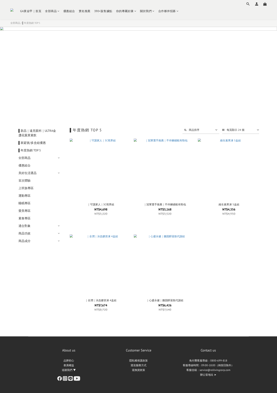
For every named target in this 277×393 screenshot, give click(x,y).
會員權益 (69, 365)
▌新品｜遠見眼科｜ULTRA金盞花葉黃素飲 (37, 133)
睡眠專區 (24, 203)
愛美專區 (24, 211)
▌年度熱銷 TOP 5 (31, 23)
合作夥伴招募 (167, 11)
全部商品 (51, 11)
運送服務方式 (138, 365)
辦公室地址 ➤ (208, 374)
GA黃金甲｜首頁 (30, 11)
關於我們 (146, 11)
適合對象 (24, 226)
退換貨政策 (138, 370)
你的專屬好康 (125, 11)
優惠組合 (69, 11)
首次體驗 (24, 180)
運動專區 (24, 195)
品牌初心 (69, 360)
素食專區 (24, 218)
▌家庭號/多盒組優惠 (32, 143)
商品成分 (24, 241)
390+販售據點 (103, 11)
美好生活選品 (27, 173)
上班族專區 (26, 188)
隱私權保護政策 (138, 360)
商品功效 (24, 233)
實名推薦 (84, 11)
